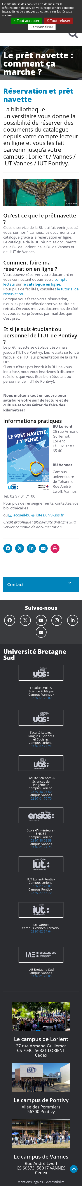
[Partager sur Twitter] (19, 548)
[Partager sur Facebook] (7, 548)
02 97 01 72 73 (41, 847)
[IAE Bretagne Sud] (41, 955)
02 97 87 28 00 (41, 885)
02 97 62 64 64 (41, 931)
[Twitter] (25, 620)
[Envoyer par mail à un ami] (43, 548)
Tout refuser (59, 20)
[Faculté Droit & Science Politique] (41, 673)
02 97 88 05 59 (41, 840)
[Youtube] (41, 620)
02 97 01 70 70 (41, 798)
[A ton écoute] (41, 632)
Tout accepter (28, 20)
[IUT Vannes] (41, 910)
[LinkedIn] (72, 620)
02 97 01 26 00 (41, 697)
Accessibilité (55, 1182)
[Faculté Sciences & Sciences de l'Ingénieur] (41, 763)
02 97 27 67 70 (41, 892)
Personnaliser (41, 27)
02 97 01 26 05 (41, 976)
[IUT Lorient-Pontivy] (41, 864)
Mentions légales (30, 1182)
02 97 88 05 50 (41, 791)
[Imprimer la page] (55, 548)
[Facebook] (9, 620)
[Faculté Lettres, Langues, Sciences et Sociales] (41, 718)
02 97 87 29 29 (41, 746)
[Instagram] (56, 620)
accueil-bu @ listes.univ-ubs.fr (38, 515)
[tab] (41, 584)
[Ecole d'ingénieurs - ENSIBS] (41, 815)
